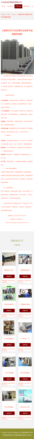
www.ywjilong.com (16, 432)
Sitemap (29, 435)
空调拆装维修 (25, 432)
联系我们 (26, 6)
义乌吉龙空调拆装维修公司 (11, 2)
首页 (3, 6)
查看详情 (9, 276)
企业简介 (10, 6)
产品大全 (18, 6)
